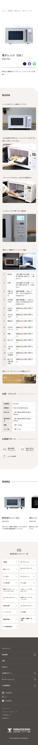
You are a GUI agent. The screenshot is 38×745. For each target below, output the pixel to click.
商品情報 (4, 654)
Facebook (8, 701)
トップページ (6, 648)
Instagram (8, 692)
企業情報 (4, 718)
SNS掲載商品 (6, 685)
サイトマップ (6, 708)
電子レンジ (17, 10)
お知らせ (4, 667)
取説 (21, 308)
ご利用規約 (5, 715)
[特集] (19, 383)
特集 (3, 661)
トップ (3, 10)
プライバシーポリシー (8, 712)
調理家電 (10, 10)
